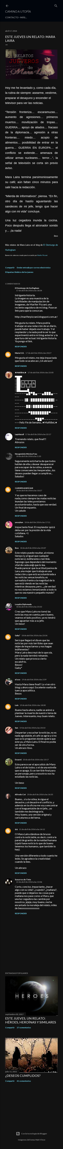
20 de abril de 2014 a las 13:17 (36, 759)
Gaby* (17, 635)
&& (16, 829)
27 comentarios (24, 1027)
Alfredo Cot (20, 794)
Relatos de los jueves (24, 272)
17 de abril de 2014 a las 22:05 (40, 372)
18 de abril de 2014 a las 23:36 (34, 635)
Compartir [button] (10, 267)
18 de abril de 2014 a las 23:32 (29, 606)
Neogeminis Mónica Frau (26, 454)
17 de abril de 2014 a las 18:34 (29, 290)
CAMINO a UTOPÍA (18, 11)
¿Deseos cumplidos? (22, 1075)
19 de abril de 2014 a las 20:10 (32, 728)
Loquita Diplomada (23, 604)
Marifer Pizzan (42, 255)
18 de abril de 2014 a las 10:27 (29, 490)
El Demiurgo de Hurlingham (27, 288)
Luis (16, 705)
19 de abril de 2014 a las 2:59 (34, 679)
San (16, 728)
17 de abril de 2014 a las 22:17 (38, 434)
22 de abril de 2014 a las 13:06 (29, 882)
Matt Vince (40, 1140)
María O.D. (19, 353)
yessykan (19, 522)
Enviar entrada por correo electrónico (34, 267)
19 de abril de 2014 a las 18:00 (33, 705)
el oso (17, 679)
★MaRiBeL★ (20, 372)
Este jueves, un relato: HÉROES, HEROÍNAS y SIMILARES (30, 1020)
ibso (17, 548)
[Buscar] (56, 5)
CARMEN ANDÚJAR (24, 488)
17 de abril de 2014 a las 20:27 (38, 353)
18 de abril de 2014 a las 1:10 (28, 456)
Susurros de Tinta (23, 879)
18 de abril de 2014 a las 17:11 (37, 522)
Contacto (12, 17)
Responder (21, 346)
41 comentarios (24, 1081)
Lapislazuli (19, 434)
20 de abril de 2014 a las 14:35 (40, 794)
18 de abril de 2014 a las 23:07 (33, 548)
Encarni (18, 759)
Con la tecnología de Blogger (34, 1133)
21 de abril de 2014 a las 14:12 (32, 829)
